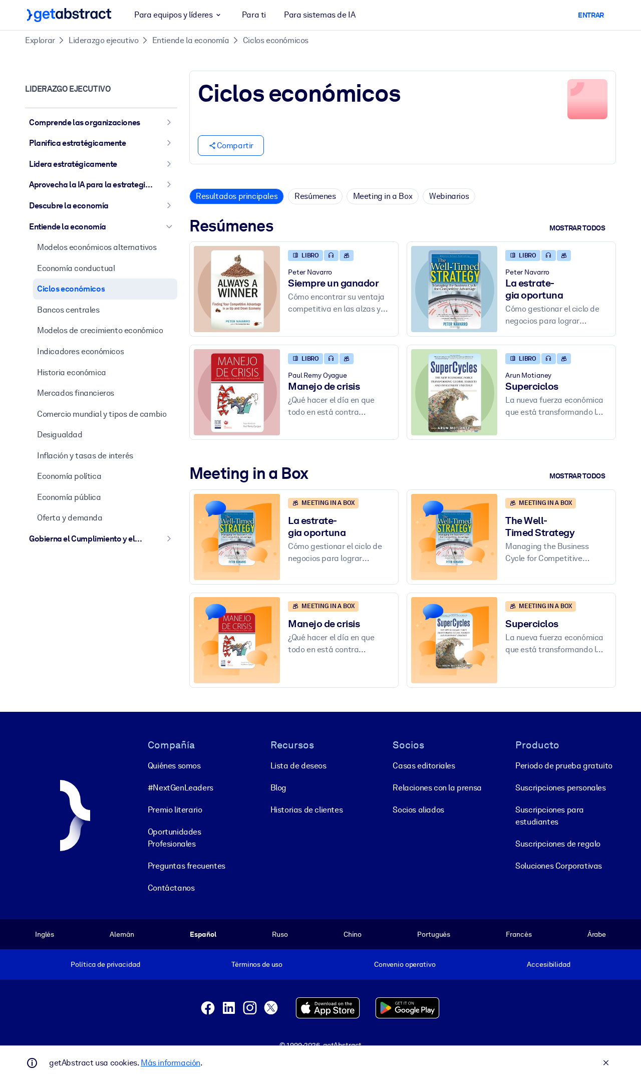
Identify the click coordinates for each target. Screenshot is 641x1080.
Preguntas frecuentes (186, 866)
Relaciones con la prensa (437, 787)
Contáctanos (171, 888)
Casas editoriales (424, 765)
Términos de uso (256, 964)
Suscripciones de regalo (557, 844)
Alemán (122, 934)
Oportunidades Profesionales (174, 838)
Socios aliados (418, 810)
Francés (518, 934)
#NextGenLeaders (180, 787)
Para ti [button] (254, 15)
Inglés (44, 934)
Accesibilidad (548, 964)
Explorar (40, 40)
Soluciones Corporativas (558, 866)
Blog (278, 787)
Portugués (433, 934)
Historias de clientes (306, 810)
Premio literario (175, 810)
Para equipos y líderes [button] (173, 15)
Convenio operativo (405, 964)
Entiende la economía (190, 40)
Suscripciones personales (560, 787)
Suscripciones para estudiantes (549, 816)
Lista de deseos (298, 765)
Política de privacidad (105, 964)
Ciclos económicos (275, 40)
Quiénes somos (174, 765)
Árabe (596, 934)
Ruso (279, 934)
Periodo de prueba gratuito (563, 765)
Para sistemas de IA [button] (319, 15)
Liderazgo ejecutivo (103, 40)
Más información (170, 1062)
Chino (353, 934)
